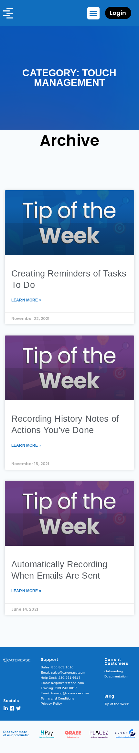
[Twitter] (18, 708)
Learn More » (26, 300)
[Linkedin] (5, 708)
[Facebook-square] (12, 708)
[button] (93, 13)
